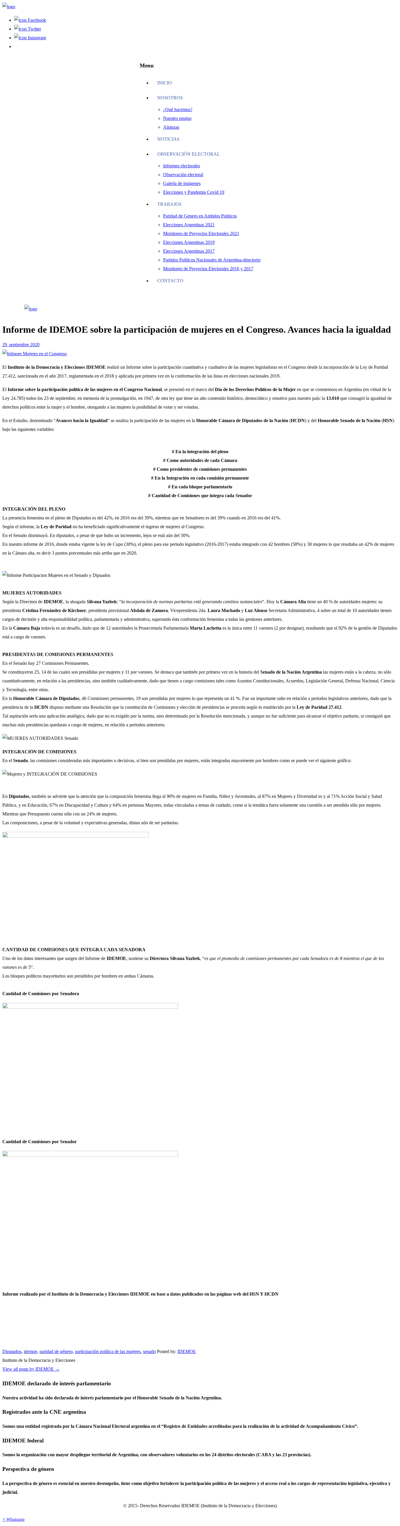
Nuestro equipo (177, 118)
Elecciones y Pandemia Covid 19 (193, 192)
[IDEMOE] (8, 6)
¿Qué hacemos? (177, 109)
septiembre (19, 344)
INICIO (164, 82)
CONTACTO (170, 280)
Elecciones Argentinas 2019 (189, 242)
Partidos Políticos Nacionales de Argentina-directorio (212, 259)
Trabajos (169, 204)
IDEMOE (186, 1351)
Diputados (11, 1351)
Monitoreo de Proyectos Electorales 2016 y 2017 (208, 268)
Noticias (168, 139)
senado (149, 1351)
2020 (35, 344)
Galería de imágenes (182, 183)
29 (5, 344)
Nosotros (170, 97)
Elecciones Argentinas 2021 (189, 224)
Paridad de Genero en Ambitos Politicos (200, 215)
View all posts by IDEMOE (31, 1369)
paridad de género (56, 1351)
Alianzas (171, 127)
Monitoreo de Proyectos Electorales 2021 (201, 233)
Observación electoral (188, 154)
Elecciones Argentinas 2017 (189, 251)
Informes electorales (181, 165)
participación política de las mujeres (108, 1351)
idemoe (30, 1351)
